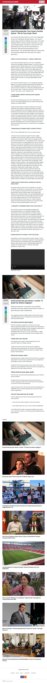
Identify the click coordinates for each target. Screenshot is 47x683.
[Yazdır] (6, 50)
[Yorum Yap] (6, 52)
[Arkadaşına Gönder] (6, 47)
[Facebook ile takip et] (22, 677)
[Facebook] (6, 38)
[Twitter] (6, 41)
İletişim (21, 673)
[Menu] (40, 2)
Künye (17, 673)
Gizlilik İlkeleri (27, 673)
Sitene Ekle (33, 673)
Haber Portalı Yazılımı (8, 681)
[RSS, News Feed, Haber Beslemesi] (25, 677)
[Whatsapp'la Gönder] (6, 45)
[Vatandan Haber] (10, 1)
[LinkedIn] (6, 43)
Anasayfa (13, 673)
